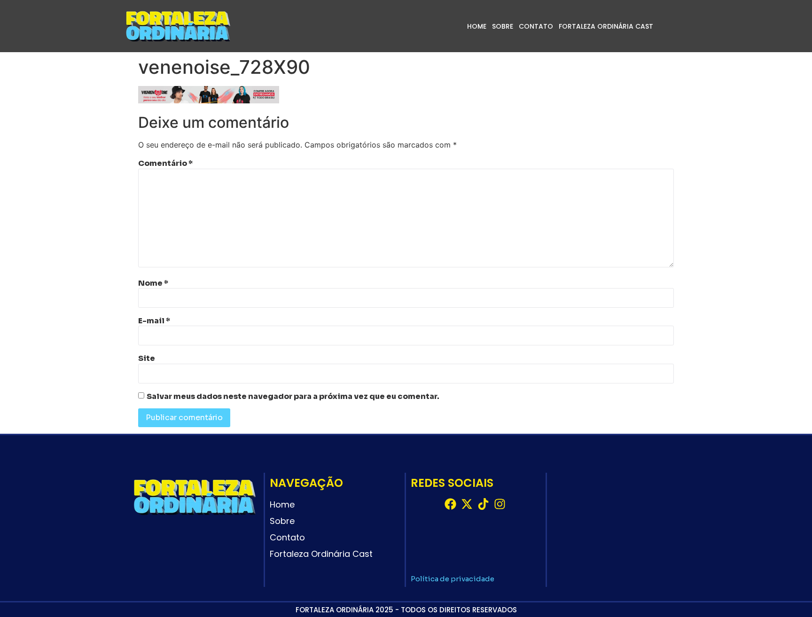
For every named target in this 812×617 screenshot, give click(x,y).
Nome (153, 283)
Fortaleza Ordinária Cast (606, 26)
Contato (536, 26)
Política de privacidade (452, 578)
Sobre (502, 26)
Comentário (165, 163)
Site (146, 358)
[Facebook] (450, 504)
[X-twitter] (467, 504)
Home (476, 26)
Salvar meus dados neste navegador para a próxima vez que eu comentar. (293, 396)
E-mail (154, 321)
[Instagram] (500, 504)
